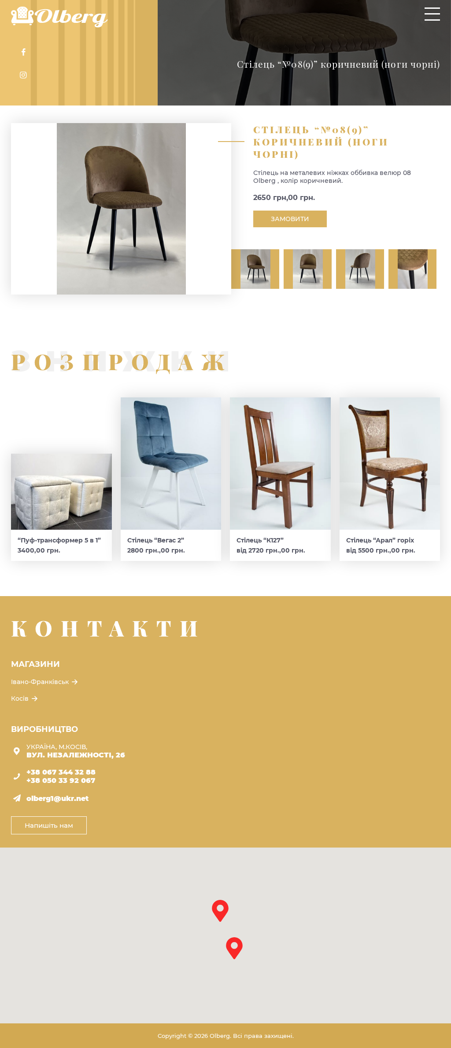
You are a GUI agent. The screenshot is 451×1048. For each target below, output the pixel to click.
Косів (20, 698)
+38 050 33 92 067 (60, 780)
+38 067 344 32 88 (61, 772)
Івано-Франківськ (40, 682)
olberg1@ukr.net (57, 798)
